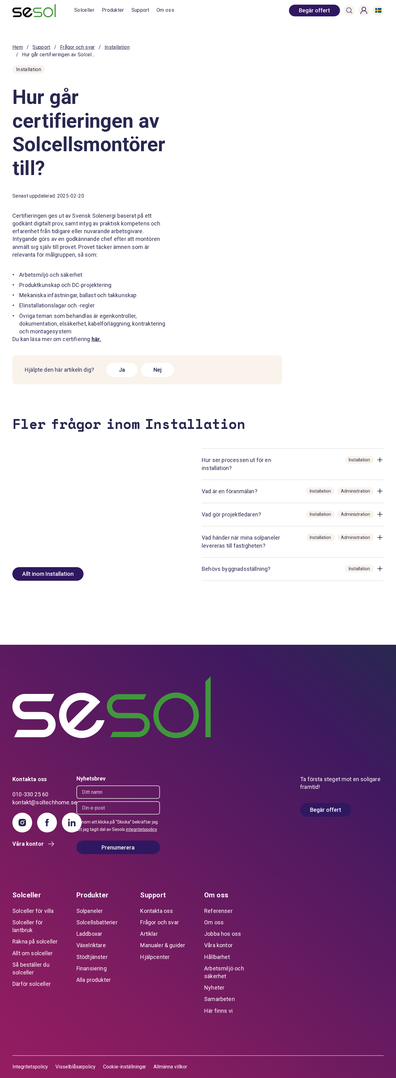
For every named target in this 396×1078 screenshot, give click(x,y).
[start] (43, 10)
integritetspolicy (141, 829)
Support (140, 10)
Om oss (165, 10)
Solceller (84, 10)
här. (96, 339)
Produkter (113, 10)
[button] (349, 10)
